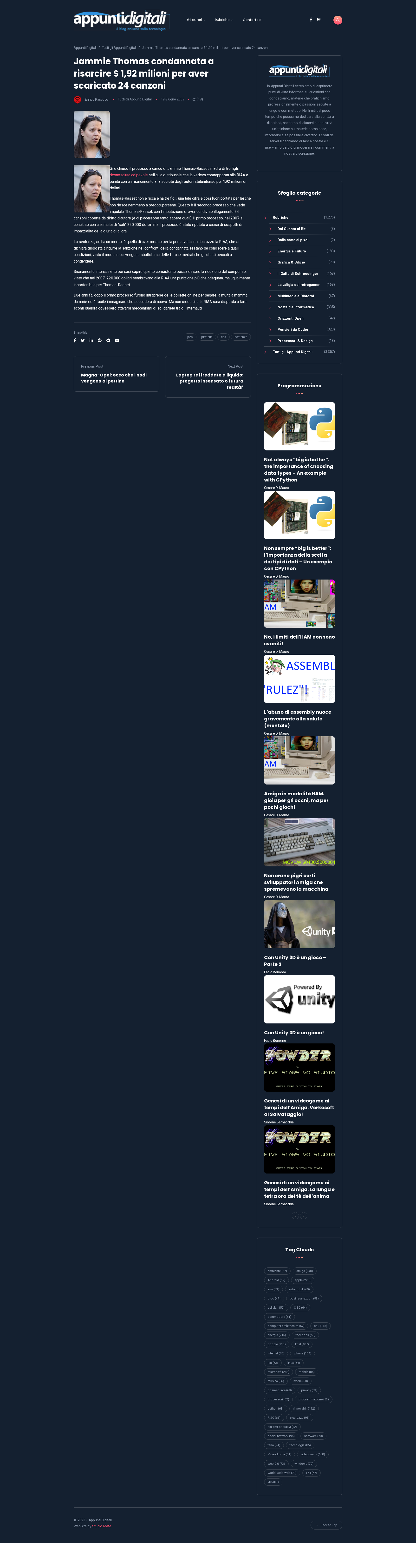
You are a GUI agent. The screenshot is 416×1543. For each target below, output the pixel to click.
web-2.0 (276, 1463)
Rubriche (222, 19)
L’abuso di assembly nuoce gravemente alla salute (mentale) (297, 719)
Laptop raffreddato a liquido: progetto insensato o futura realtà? (209, 381)
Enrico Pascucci (97, 99)
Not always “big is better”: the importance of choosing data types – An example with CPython (298, 469)
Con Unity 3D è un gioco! (294, 1032)
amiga (304, 1271)
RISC (274, 1417)
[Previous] (295, 1215)
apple (303, 1280)
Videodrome (279, 1454)
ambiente (277, 1271)
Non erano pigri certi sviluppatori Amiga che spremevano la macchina (296, 882)
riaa (223, 337)
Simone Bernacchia (279, 1122)
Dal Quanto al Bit (292, 229)
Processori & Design (295, 341)
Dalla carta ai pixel (293, 240)
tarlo (274, 1445)
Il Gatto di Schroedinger (298, 273)
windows (303, 1463)
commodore (279, 1317)
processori (278, 1399)
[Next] (303, 1215)
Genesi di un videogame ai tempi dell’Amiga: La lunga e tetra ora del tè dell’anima (299, 1189)
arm (273, 1289)
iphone (302, 1353)
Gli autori (194, 19)
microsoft (278, 1372)
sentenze (240, 337)
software (313, 1436)
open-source (280, 1390)
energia (277, 1335)
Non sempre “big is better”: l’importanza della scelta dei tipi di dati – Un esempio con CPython (298, 558)
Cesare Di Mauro (276, 488)
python (276, 1408)
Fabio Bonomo (275, 972)
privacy (309, 1390)
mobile (307, 1372)
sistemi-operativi (282, 1427)
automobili (299, 1289)
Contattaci (252, 19)
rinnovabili (304, 1408)
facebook (305, 1335)
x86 (273, 1482)
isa (273, 1363)
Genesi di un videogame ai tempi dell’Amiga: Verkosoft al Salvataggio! (299, 1107)
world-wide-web (282, 1473)
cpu (320, 1326)
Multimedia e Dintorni (296, 296)
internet (276, 1353)
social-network (281, 1436)
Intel (302, 1344)
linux (293, 1363)
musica (276, 1381)
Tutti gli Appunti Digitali (135, 99)
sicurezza (300, 1417)
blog (274, 1298)
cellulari (276, 1307)
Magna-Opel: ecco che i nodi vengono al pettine (114, 378)
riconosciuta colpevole (129, 175)
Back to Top (329, 1525)
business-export (304, 1298)
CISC (300, 1307)
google (277, 1344)
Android (276, 1280)
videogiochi (313, 1454)
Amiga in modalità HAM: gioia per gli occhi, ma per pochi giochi (296, 800)
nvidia (300, 1381)
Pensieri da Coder (293, 329)
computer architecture (286, 1326)
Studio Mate (101, 1526)
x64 (311, 1473)
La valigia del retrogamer (299, 285)
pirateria (207, 337)
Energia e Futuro (292, 251)
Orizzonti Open (291, 318)
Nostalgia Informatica (296, 307)
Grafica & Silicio (291, 262)
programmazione (314, 1399)
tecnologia (300, 1445)
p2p (190, 337)
